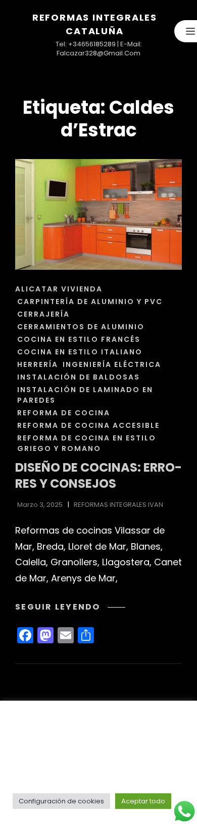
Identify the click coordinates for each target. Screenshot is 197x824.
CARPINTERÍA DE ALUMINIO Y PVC (90, 301)
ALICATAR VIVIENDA (59, 289)
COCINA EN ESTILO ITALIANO (79, 352)
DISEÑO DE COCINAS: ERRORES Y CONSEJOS (98, 475)
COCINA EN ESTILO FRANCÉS (78, 339)
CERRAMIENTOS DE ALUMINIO (80, 327)
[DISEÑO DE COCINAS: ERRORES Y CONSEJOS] (98, 214)
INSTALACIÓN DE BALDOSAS (78, 377)
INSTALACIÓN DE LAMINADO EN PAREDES (85, 395)
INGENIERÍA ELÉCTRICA (112, 364)
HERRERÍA (37, 364)
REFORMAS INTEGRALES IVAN (118, 504)
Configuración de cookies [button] (61, 801)
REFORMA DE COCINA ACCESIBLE (88, 425)
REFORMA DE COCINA (63, 413)
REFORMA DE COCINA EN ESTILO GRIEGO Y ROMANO (86, 443)
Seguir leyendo (70, 607)
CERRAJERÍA (43, 314)
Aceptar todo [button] (143, 801)
